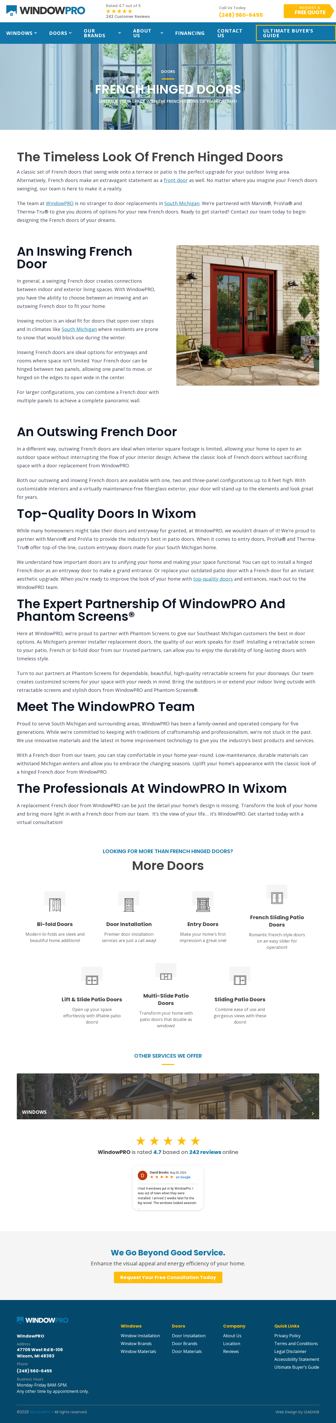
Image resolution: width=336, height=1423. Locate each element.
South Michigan (182, 203)
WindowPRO (60, 203)
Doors (58, 33)
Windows (19, 33)
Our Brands (94, 33)
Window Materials (138, 1351)
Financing (190, 33)
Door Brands (184, 1343)
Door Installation (189, 1336)
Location (231, 1343)
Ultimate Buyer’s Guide (288, 33)
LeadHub (311, 1412)
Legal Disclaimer (290, 1351)
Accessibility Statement (296, 1359)
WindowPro (40, 1412)
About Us (142, 33)
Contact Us (230, 33)
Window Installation (140, 1336)
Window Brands (136, 1343)
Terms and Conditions (296, 1343)
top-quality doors (213, 579)
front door (176, 180)
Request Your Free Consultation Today (168, 1277)
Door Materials (187, 1351)
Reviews (231, 1351)
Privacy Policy (287, 1336)
